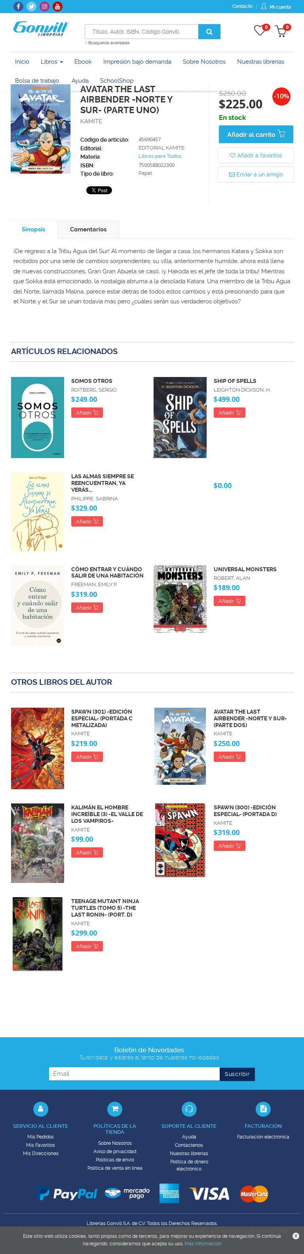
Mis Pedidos (40, 1137)
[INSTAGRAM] (44, 6)
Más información (203, 1243)
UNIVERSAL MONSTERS (245, 569)
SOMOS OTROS (91, 381)
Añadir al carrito (252, 134)
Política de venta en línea (114, 1168)
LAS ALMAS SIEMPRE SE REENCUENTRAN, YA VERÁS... (102, 483)
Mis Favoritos (40, 1145)
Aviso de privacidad (114, 1151)
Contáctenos (189, 1145)
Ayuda (189, 1137)
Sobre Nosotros (115, 1143)
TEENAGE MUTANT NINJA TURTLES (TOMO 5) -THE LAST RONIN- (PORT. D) (105, 908)
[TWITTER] (31, 6)
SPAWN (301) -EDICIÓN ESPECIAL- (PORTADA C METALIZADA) (102, 718)
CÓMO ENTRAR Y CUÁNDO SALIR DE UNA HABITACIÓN (107, 572)
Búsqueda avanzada (108, 43)
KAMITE (91, 121)
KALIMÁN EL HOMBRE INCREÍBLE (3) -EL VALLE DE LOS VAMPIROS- (107, 814)
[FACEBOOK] (18, 6)
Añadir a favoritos (259, 155)
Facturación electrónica (263, 1137)
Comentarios (88, 229)
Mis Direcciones (41, 1153)
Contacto (242, 6)
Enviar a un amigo (259, 174)
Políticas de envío (115, 1160)
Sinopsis (33, 229)
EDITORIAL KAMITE (161, 148)
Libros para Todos (160, 156)
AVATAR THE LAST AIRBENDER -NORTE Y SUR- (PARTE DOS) (250, 718)
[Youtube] (58, 6)
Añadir (84, 413)
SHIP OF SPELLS (235, 381)
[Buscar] (209, 31)
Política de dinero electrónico (189, 1165)
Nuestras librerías (189, 1153)
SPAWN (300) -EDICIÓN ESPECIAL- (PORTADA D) (245, 810)
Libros (50, 61)
